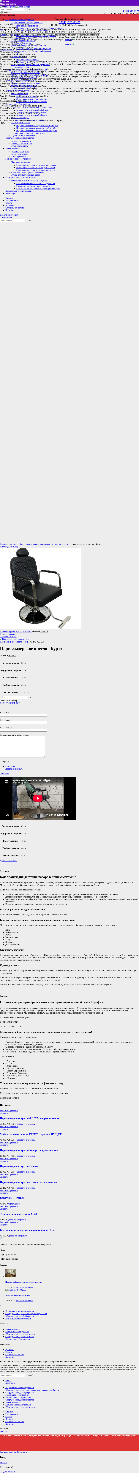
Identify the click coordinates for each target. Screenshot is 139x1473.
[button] (26, 1124)
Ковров (108, 62)
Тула (56, 93)
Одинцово (14, 79)
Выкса (3, 42)
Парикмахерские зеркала (27, 59)
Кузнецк (122, 64)
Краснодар (66, 64)
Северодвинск (80, 88)
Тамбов (12, 93)
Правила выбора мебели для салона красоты (23, 1282)
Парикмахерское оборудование (19, 1311)
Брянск (120, 37)
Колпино (4, 64)
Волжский (88, 39)
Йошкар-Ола (6, 59)
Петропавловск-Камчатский (77, 81)
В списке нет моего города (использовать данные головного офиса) (31, 120)
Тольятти (35, 93)
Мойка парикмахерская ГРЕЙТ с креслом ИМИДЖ (31, 1134)
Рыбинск (37, 86)
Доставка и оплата (14, 769)
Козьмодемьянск (119, 62)
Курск (3, 66)
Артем (73, 35)
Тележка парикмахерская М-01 (18, 1214)
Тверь (19, 93)
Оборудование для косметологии (20, 1334)
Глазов (37, 44)
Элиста (29, 113)
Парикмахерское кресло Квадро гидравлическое (29, 1150)
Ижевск (23, 57)
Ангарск (38, 35)
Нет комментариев (24, 1287)
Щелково (4, 110)
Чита (39, 106)
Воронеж (125, 39)
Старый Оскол (80, 91)
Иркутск (32, 57)
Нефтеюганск (75, 74)
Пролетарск (117, 81)
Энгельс (36, 113)
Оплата (8, 1352)
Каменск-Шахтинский (56, 62)
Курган (129, 64)
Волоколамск (108, 39)
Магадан (4, 71)
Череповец (26, 106)
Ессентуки (41, 49)
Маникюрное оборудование (18, 1318)
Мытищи (85, 71)
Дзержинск (5, 47)
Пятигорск (16, 84)
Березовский (71, 37)
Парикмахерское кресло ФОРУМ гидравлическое (29, 1118)
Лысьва (42, 69)
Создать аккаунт (7, 1472)
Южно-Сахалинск (8, 115)
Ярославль (17, 118)
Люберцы (57, 69)
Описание (10, 766)
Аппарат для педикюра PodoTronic (32, 110)
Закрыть (4, 1113)
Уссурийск (34, 96)
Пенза (11, 81)
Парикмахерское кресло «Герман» (16, 631)
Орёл (39, 79)
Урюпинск (24, 96)
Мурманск (69, 71)
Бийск (80, 37)
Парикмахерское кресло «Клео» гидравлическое (28, 1182)
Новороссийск (43, 76)
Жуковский (16, 52)
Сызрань (120, 91)
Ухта (46, 96)
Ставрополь (67, 91)
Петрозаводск (56, 81)
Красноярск (25, 29)
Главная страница (8, 544)
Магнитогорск (15, 71)
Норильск (97, 76)
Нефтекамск (62, 74)
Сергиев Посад (108, 88)
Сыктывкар (129, 91)
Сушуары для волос (20, 67)
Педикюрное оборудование (18, 1339)
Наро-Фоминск (34, 74)
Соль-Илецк (50, 91)
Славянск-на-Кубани (9, 91)
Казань (16, 29)
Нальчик (23, 74)
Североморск (94, 88)
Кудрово (114, 64)
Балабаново (5, 37)
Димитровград (17, 47)
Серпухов (119, 88)
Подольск (94, 81)
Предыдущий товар (9, 546)
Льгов (49, 69)
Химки (13, 101)
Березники (59, 37)
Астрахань (94, 35)
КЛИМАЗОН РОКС (12, 1198)
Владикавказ (37, 39)
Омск (54, 29)
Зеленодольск (28, 54)
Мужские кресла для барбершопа (26, 83)
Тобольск (26, 93)
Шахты (3, 108)
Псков (126, 81)
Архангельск (83, 35)
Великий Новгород (9, 39)
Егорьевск (17, 49)
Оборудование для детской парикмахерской (31, 51)
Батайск (41, 37)
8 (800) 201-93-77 (131, 11)
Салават (3, 88)
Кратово (87, 64)
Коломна (132, 62)
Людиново (67, 69)
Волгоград (58, 39)
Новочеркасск (85, 76)
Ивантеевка (14, 57)
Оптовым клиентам (14, 1354)
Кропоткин (97, 64)
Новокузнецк (12, 76)
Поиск (29, 9)
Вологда (97, 39)
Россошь (4, 86)
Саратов (51, 88)
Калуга (23, 62)
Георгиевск (28, 44)
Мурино (60, 71)
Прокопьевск (106, 81)
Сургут (112, 91)
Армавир (65, 35)
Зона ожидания (12, 1329)
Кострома (44, 64)
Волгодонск (69, 39)
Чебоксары (5, 106)
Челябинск (106, 29)
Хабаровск (5, 101)
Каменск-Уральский (36, 62)
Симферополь (131, 88)
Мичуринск (42, 71)
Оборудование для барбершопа (19, 1316)
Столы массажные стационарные (31, 99)
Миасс (33, 71)
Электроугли (19, 113)
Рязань (45, 86)
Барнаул (33, 37)
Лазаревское (5, 69)
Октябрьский (25, 79)
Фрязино (4, 98)
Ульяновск (14, 96)
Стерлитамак (93, 91)
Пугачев (134, 81)
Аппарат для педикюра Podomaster (32, 115)
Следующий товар (8, 636)
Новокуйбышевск (27, 76)
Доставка (9, 1349)
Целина (3, 103)
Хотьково (22, 101)
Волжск (79, 39)
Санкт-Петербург (89, 29)
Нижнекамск (103, 74)
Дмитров (29, 47)
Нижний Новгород (118, 74)
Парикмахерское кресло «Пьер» (15, 642)
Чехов (34, 106)
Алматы (17, 35)
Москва (35, 29)
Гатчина (8, 44)
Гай (1, 44)
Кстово (106, 64)
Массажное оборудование (17, 1331)
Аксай (10, 35)
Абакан (3, 35)
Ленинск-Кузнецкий (21, 69)
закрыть (3, 1431)
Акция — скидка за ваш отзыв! (17, 1295)
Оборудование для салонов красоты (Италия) (26, 1313)
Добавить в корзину (9, 701)
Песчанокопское (42, 81)
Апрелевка (48, 35)
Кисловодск (98, 62)
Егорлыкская (6, 49)
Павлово (4, 81)
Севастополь (67, 88)
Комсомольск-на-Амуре (20, 64)
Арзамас (57, 35)
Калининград (13, 62)
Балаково (15, 37)
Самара (76, 29)
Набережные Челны (9, 74)
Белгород (50, 37)
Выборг (134, 39)
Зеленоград (16, 54)
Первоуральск (21, 81)
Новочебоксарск (70, 76)
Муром (77, 71)
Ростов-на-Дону (65, 29)
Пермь (31, 81)
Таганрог (4, 93)
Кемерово (71, 62)
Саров (58, 88)
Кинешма (81, 62)
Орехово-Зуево (59, 79)
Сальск (11, 88)
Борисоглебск (103, 37)
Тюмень (62, 93)
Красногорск (55, 64)
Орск (69, 79)
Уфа (99, 29)
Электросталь (6, 113)
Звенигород (5, 54)
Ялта (9, 118)
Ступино (104, 91)
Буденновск (129, 37)
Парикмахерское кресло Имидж (19, 1166)
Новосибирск (45, 29)
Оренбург (47, 79)
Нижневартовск (89, 74)
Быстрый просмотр (9, 1110)
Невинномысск (49, 74)
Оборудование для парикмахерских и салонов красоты (44, 544)
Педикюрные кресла (20, 122)
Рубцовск (28, 86)
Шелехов (11, 108)
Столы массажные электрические (31, 101)
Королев (35, 64)
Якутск (3, 118)
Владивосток (24, 39)
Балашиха (24, 37)
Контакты (10, 1357)
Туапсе (50, 93)
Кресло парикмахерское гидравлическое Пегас (28, 1230)
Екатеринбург (6, 29)
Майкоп (26, 71)
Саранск (43, 88)
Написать (68, 45)
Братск (113, 37)
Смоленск (24, 91)
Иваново (4, 57)
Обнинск (4, 79)
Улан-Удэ (4, 96)
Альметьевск (28, 35)
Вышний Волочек (15, 42)
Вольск (117, 39)
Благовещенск (90, 37)
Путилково (5, 84)
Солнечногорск (37, 91)
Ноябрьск (106, 76)
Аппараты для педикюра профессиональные (31, 107)
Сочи (58, 91)
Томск (43, 93)
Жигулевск (5, 52)
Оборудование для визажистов (19, 1336)
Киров (89, 62)
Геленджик (17, 44)
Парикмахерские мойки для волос (26, 22)
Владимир (48, 39)
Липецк (35, 69)
